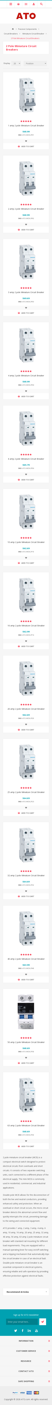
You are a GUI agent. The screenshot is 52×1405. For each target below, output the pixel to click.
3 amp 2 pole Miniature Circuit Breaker (26, 292)
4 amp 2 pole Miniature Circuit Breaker (26, 375)
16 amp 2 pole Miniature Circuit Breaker (26, 625)
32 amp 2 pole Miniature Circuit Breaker (26, 875)
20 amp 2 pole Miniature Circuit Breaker (26, 708)
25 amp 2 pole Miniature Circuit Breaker (26, 792)
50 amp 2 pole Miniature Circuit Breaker (26, 1042)
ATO (12, 29)
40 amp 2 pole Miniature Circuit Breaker (26, 959)
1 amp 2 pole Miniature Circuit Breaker (26, 125)
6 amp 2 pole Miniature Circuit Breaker (26, 458)
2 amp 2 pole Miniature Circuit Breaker (26, 208)
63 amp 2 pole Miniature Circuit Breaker (26, 1125)
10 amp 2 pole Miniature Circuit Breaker (26, 542)
